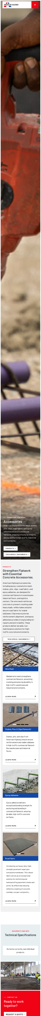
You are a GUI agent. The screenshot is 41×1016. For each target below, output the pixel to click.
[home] (11, 4)
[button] (34, 4)
